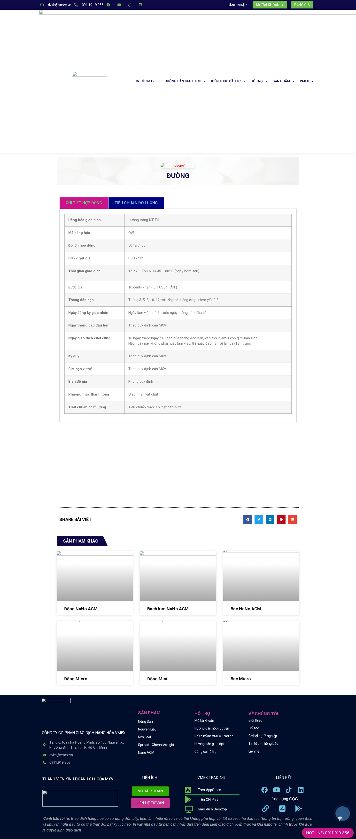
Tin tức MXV (144, 81)
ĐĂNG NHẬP (237, 5)
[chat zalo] (340, 816)
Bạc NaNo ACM (246, 608)
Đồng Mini (157, 678)
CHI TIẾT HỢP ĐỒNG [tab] (84, 203)
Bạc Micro (241, 678)
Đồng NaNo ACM (81, 608)
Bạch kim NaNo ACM (168, 608)
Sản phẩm (281, 81)
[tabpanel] (178, 315)
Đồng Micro (75, 678)
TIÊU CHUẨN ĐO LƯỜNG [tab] (136, 203)
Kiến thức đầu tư (226, 81)
